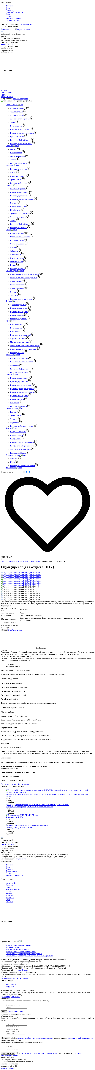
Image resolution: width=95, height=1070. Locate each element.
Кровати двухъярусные (19, 312)
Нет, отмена (15, 997)
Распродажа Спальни (18, 228)
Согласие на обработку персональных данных (24, 954)
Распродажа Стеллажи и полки (22, 466)
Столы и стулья (12, 271)
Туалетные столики (18, 217)
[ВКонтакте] (6, 29)
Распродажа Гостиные (19, 183)
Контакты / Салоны (13, 18)
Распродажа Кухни (17, 269)
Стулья (13, 247)
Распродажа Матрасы (18, 163)
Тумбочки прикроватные (20, 213)
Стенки (13, 172)
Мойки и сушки (16, 262)
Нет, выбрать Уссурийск (18, 978)
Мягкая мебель (12, 105)
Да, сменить (5, 997)
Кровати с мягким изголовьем (22, 133)
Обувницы (14, 365)
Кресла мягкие (16, 126)
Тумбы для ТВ (16, 180)
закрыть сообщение (8, 1068)
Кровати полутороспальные (21, 385)
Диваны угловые (17, 115)
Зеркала (13, 221)
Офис (8, 321)
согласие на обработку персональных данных (35, 1038)
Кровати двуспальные (19, 196)
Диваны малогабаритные (20, 119)
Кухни (8, 230)
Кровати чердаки (17, 399)
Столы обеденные (17, 244)
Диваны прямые (16, 112)
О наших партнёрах (13, 20)
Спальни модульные (18, 189)
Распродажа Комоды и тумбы (21, 426)
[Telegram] (13, 29)
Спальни (9, 185)
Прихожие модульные (19, 358)
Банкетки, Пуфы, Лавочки (20, 140)
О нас (8, 14)
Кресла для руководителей (20, 335)
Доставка (9, 6)
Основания (14, 403)
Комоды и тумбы (12, 408)
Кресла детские (16, 331)
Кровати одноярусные (19, 308)
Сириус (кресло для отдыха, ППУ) (19, 828)
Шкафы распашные (18, 206)
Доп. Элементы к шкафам (20, 449)
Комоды (13, 203)
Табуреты (14, 251)
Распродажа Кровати (18, 406)
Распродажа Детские (18, 319)
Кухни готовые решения (20, 237)
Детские (9, 301)
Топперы (13, 160)
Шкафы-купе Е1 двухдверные (22, 442)
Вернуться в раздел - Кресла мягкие (15, 784)
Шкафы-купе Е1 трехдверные (22, 446)
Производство (11, 871)
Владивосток (11, 984)
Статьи (8, 16)
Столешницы (15, 254)
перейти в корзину (20, 99)
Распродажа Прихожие (19, 372)
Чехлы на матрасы (17, 156)
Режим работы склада (14, 12)
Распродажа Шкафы (18, 453)
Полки (12, 462)
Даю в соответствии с (53, 1038)
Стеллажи (14, 459)
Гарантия (9, 10)
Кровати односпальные (19, 192)
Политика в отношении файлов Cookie (21, 952)
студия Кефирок (22, 859)
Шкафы (9, 428)
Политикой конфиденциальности (81, 1038)
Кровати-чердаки (17, 315)
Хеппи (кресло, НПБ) (14, 817)
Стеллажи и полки (13, 455)
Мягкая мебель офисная (19, 342)
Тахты (12, 122)
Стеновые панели (17, 258)
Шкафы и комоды (13, 889)
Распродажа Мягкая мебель (21, 144)
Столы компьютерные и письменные (25, 274)
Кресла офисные (16, 328)
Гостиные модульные (18, 169)
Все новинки (11, 468)
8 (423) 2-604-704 (25, 24)
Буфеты (13, 265)
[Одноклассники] (22, 29)
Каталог (12, 561)
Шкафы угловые (16, 435)
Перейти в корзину (15, 630)
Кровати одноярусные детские (22, 389)
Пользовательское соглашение (17, 950)
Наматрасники (16, 153)
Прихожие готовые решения (21, 362)
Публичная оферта (13, 947)
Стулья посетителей (18, 338)
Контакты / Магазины (14, 875)
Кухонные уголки (17, 136)
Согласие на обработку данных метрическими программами (29, 956)
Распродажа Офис (17, 353)
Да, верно (5, 978)
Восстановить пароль (15, 1012)
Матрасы (9, 146)
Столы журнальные (18, 176)
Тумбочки (14, 419)
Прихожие (10, 355)
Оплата (8, 8)
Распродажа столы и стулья (21, 299)
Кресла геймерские (17, 324)
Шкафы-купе (15, 210)
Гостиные (10, 165)
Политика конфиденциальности (18, 945)
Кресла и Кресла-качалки (20, 129)
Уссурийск (10, 986)
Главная (4, 561)
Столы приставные (17, 285)
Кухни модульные (17, 233)
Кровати (9, 374)
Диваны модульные (18, 108)
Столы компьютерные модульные (23, 278)
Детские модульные (18, 305)
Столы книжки (16, 281)
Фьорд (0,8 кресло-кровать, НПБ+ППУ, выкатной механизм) (29, 807)
